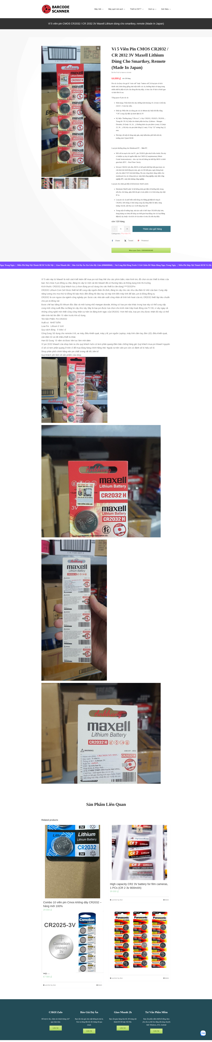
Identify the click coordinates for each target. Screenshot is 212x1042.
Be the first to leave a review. (122, 72)
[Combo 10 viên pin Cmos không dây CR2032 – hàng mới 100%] (73, 861)
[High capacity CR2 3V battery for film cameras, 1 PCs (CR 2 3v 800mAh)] (139, 852)
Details (167, 900)
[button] (98, 48)
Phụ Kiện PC (126, 234)
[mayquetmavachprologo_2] (55, 5)
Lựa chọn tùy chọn (117, 900)
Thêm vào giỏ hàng (152, 229)
